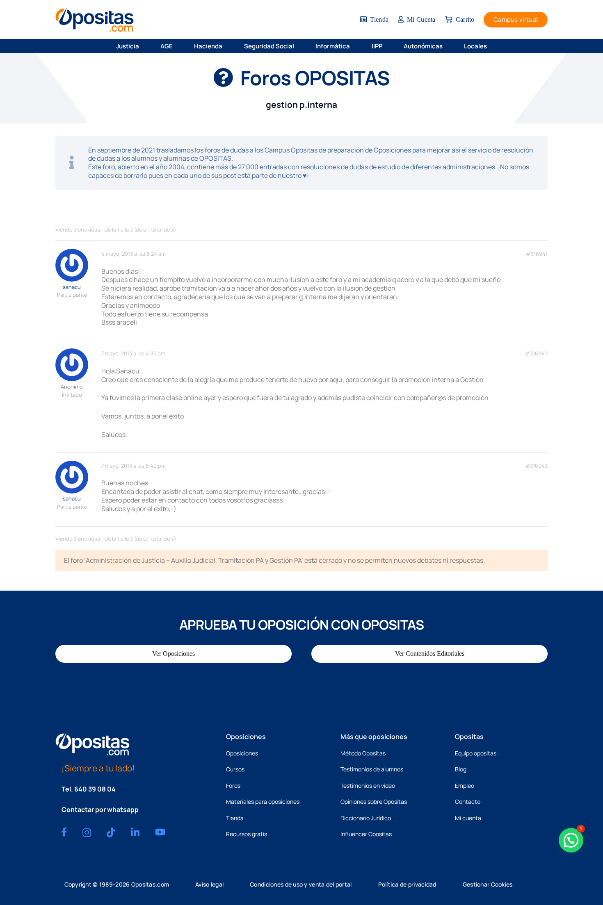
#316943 (536, 465)
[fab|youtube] (160, 832)
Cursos (235, 769)
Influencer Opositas (366, 834)
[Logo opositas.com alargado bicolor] (94, 19)
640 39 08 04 (95, 789)
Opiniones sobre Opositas (373, 801)
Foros (233, 785)
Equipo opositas (475, 753)
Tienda (235, 818)
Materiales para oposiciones (262, 801)
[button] (144, 46)
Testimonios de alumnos (371, 769)
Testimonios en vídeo (367, 785)
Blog (460, 769)
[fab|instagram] (86, 832)
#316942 (536, 353)
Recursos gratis (246, 834)
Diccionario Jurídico (365, 818)
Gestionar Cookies (488, 884)
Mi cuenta (468, 818)
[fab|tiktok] (111, 832)
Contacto (467, 801)
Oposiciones (242, 753)
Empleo (464, 785)
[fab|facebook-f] (64, 832)
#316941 (537, 253)
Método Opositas (363, 753)
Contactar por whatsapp (100, 809)
